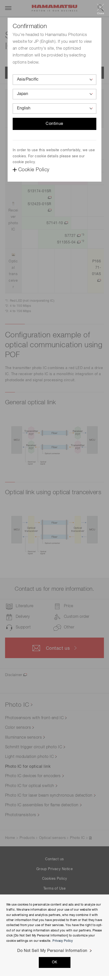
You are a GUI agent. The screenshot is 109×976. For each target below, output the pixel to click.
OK (54, 962)
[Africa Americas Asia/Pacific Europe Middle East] (54, 79)
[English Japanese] (54, 108)
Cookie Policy (33, 169)
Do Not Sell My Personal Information (52, 951)
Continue (54, 124)
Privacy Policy (62, 941)
